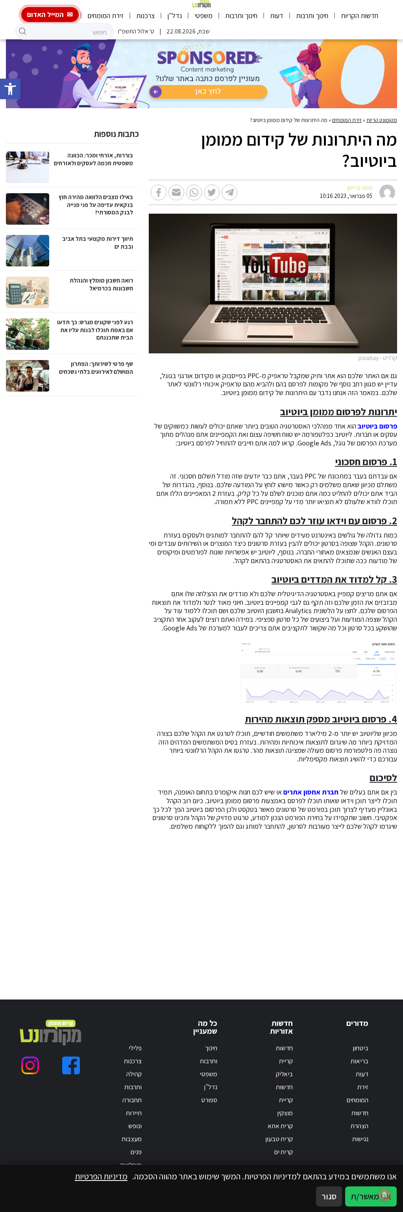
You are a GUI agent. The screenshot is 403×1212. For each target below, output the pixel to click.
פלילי (135, 1048)
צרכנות (145, 15)
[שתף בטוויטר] (212, 192)
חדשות (359, 1113)
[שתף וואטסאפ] (194, 192)
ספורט (209, 1100)
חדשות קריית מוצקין (284, 1100)
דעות (276, 15)
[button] (10, 89)
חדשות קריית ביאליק (284, 1061)
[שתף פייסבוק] (158, 192)
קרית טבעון (279, 1138)
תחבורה (132, 1100)
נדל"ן (174, 15)
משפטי (203, 15)
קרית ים (283, 1151)
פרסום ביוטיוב (377, 426)
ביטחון (360, 1048)
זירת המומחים (105, 15)
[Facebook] (71, 1065)
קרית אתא (280, 1125)
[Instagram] (30, 1065)
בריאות (359, 1061)
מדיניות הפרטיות (101, 1176)
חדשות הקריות (359, 15)
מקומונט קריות (381, 120)
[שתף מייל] (176, 192)
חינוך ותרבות (312, 15)
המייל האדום (45, 14)
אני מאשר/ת (371, 1196)
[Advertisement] (286, 905)
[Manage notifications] (384, 1194)
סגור (329, 1196)
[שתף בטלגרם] (229, 192)
